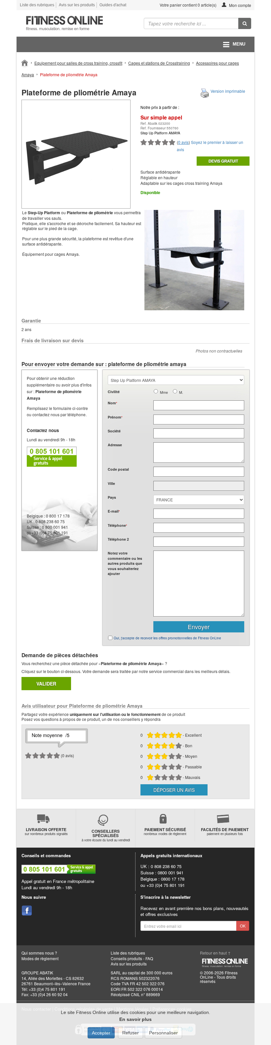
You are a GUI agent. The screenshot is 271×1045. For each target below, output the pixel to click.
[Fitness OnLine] (24, 62)
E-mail (114, 511)
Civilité (114, 391)
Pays (112, 497)
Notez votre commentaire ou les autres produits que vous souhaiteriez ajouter (125, 563)
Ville (111, 483)
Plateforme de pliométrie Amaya (68, 74)
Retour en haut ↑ (215, 953)
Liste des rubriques (37, 5)
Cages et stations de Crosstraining (159, 63)
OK (243, 925)
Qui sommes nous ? (39, 953)
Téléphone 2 (118, 539)
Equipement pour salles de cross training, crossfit (78, 63)
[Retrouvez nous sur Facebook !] (26, 910)
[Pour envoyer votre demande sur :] (223, 161)
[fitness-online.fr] (74, 23)
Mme (164, 392)
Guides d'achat (112, 5)
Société (114, 430)
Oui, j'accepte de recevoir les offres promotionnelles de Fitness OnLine (167, 638)
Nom (112, 402)
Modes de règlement (39, 958)
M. (181, 392)
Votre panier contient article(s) (187, 5)
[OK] (244, 23)
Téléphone (117, 525)
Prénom (115, 417)
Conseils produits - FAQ (132, 958)
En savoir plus (135, 1019)
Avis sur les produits (77, 5)
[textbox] (198, 472)
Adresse (115, 444)
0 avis (183, 142)
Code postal (118, 469)
